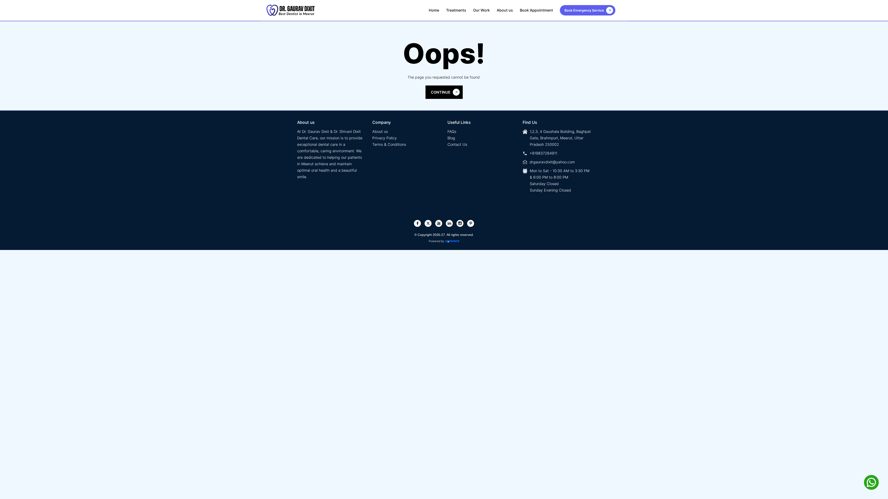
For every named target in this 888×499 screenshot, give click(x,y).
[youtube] (439, 223)
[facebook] (417, 223)
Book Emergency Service (584, 10)
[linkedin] (449, 223)
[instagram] (460, 223)
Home (434, 10)
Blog (451, 138)
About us (505, 10)
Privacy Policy (384, 138)
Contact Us (457, 144)
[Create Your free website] (452, 241)
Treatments (456, 10)
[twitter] (428, 223)
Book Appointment (536, 10)
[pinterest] (470, 223)
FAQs (451, 131)
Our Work (481, 10)
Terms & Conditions (389, 144)
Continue (440, 92)
